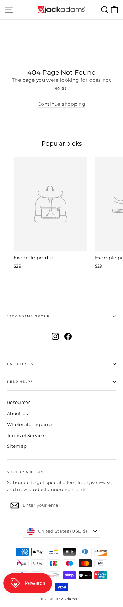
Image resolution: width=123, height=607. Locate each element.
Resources (18, 402)
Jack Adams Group (28, 316)
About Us (17, 413)
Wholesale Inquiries (30, 424)
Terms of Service (25, 435)
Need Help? (19, 381)
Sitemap (17, 446)
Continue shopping (61, 104)
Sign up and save (26, 472)
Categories (20, 364)
